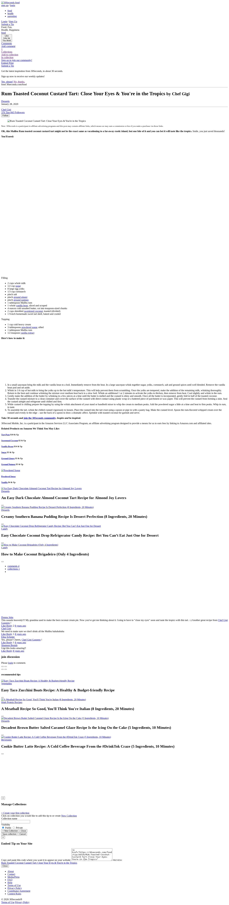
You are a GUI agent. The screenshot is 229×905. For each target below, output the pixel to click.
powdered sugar (29, 327)
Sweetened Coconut (9, 440)
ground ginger (20, 297)
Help (9, 882)
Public (8, 827)
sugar (18, 286)
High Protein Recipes (11, 702)
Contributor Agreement (18, 891)
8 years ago (20, 625)
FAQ (9, 879)
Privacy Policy (14, 888)
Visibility (5, 824)
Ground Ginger (8, 458)
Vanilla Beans (7, 446)
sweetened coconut (33, 311)
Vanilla (4, 482)
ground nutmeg (21, 300)
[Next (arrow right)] (5, 669)
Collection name (9, 818)
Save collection (9, 834)
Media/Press (13, 877)
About (10, 871)
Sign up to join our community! (16, 60)
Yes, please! (7, 81)
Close (23, 831)
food (9, 10)
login (12, 5)
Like (3, 625)
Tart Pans (5, 434)
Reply (9, 625)
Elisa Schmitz (8, 637)
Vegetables (6, 683)
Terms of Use (14, 885)
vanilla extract (27, 333)
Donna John (7, 617)
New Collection (69, 815)
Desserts (5, 101)
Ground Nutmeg (8, 464)
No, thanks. (19, 81)
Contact (11, 874)
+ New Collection (10, 831)
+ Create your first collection (15, 813)
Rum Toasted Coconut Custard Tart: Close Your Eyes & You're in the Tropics (39, 862)
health (10, 13)
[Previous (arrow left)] (2, 669)
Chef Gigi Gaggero (31, 639)
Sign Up (13, 21)
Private (19, 827)
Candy (4, 528)
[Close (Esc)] (2, 666)
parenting (12, 16)
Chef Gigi (6, 628)
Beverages (6, 739)
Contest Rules (14, 893)
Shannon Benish (9, 645)
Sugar (4, 452)
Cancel (22, 834)
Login (4, 21)
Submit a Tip (7, 24)
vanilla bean (22, 305)
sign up (4, 5)
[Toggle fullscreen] (5, 666)
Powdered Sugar (8, 476)
